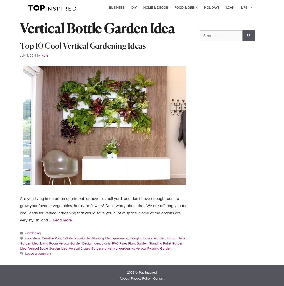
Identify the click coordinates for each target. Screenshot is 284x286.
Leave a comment (38, 254)
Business (117, 8)
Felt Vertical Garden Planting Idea (87, 238)
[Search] (249, 35)
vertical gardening (121, 248)
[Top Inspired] (52, 7)
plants (106, 243)
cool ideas (32, 238)
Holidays (212, 8)
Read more (62, 220)
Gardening (33, 233)
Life (244, 8)
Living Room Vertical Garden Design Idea (70, 243)
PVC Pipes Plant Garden (130, 243)
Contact (158, 278)
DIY (134, 8)
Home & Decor (155, 8)
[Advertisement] (233, 143)
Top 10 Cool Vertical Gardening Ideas (83, 46)
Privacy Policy (141, 278)
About (124, 278)
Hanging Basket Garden (147, 238)
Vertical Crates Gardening (87, 248)
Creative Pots (51, 238)
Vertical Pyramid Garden (153, 248)
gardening (120, 238)
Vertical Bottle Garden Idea (47, 248)
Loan (230, 8)
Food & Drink (186, 8)
